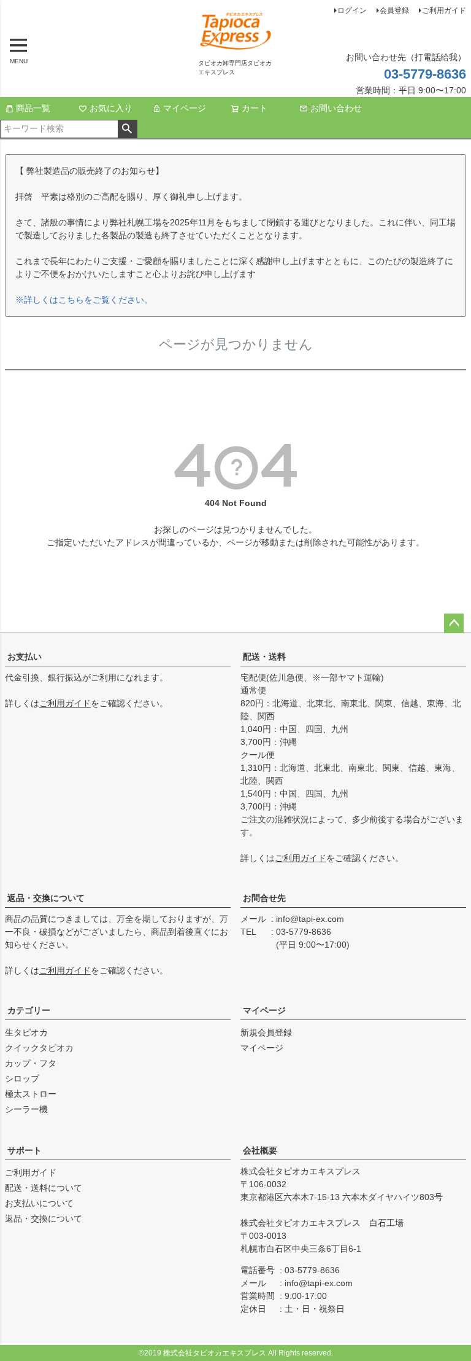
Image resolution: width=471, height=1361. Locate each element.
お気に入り (111, 108)
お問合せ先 (264, 898)
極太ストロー (30, 1094)
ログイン (352, 10)
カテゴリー (28, 1010)
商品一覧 (33, 108)
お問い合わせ (336, 108)
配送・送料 (264, 656)
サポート (24, 1150)
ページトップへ (454, 623)
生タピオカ (26, 1032)
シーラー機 (26, 1109)
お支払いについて (39, 1203)
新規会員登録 (266, 1032)
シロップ (22, 1078)
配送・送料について (43, 1188)
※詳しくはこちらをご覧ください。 (84, 300)
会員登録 (394, 10)
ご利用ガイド (444, 10)
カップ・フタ (30, 1063)
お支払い (24, 656)
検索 (127, 129)
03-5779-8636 (425, 74)
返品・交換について (46, 898)
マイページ (184, 108)
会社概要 (260, 1150)
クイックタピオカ (39, 1048)
